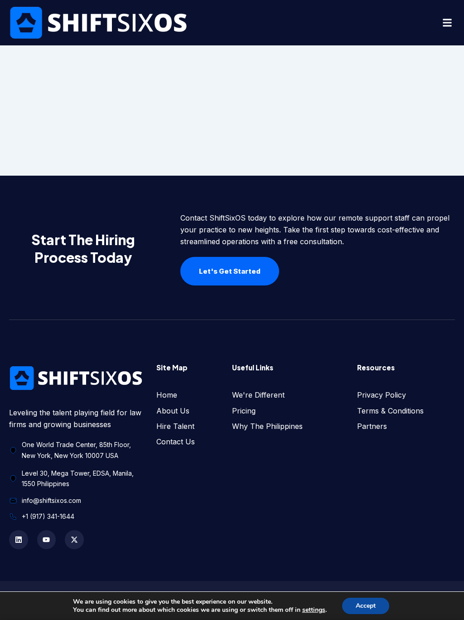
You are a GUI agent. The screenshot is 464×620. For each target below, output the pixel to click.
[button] (447, 22)
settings (313, 610)
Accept (366, 605)
